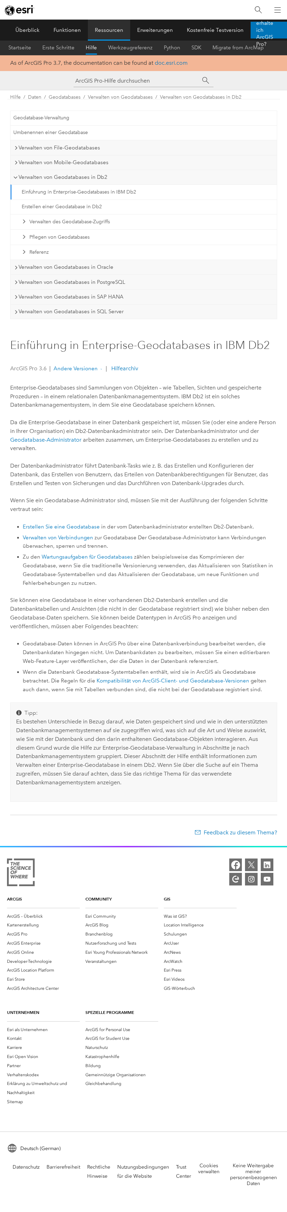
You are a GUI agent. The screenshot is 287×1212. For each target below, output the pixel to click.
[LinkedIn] (267, 865)
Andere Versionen (76, 368)
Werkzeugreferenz (130, 47)
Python (172, 47)
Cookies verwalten (208, 1169)
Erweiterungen (155, 30)
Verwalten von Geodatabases (120, 97)
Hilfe (91, 47)
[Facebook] (235, 865)
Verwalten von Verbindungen (58, 537)
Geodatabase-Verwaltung (41, 118)
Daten (34, 97)
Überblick (27, 30)
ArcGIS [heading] (14, 899)
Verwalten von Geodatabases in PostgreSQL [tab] (72, 282)
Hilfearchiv (124, 368)
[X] (251, 865)
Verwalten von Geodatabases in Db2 (200, 97)
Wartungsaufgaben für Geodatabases (87, 557)
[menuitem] (43, 916)
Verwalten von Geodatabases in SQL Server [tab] (71, 311)
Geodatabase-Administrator (46, 439)
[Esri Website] (19, 10)
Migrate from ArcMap (238, 47)
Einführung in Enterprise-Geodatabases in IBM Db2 (79, 192)
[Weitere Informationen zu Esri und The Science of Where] (21, 874)
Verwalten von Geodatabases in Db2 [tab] (63, 177)
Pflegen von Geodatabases (59, 237)
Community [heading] (98, 899)
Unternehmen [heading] (23, 1012)
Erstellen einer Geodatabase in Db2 (62, 207)
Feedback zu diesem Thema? (240, 832)
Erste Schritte (58, 47)
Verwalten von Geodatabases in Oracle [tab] (66, 267)
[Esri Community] (235, 879)
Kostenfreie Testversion (215, 30)
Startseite (19, 47)
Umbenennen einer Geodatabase (50, 132)
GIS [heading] (167, 899)
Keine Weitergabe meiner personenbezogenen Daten (253, 1174)
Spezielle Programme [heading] (109, 1012)
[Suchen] (258, 10)
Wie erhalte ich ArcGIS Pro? (264, 30)
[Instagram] (251, 879)
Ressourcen (109, 30)
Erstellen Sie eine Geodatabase (61, 527)
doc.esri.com (171, 62)
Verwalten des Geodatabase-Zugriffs (69, 222)
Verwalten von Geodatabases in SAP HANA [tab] (71, 297)
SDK (196, 47)
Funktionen (67, 30)
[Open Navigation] (277, 10)
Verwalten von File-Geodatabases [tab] (59, 148)
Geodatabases (64, 97)
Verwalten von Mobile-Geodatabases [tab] (63, 162)
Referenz (39, 252)
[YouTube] (267, 879)
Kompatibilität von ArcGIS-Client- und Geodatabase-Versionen (173, 681)
